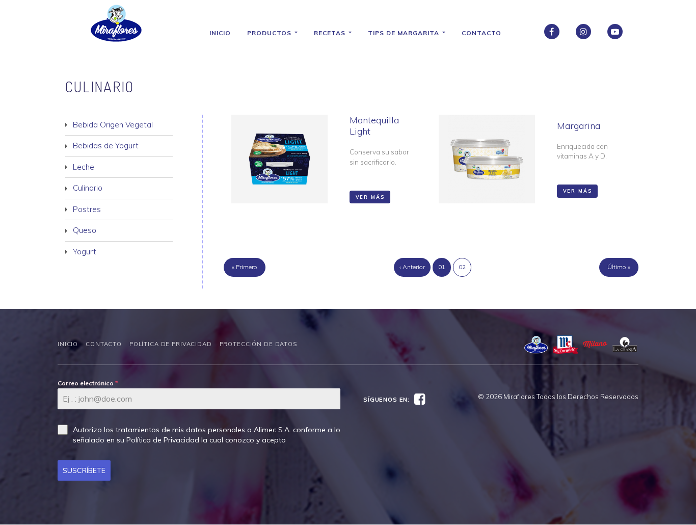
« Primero (244, 267)
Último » (618, 267)
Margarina (578, 126)
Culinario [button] (87, 188)
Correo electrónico (88, 383)
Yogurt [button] (84, 251)
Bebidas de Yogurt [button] (106, 145)
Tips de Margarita (404, 33)
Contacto (481, 33)
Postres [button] (87, 209)
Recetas (330, 33)
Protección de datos (258, 344)
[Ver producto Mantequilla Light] (279, 159)
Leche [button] (83, 167)
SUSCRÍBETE (84, 470)
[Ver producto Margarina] (487, 159)
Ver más (370, 197)
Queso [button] (84, 230)
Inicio (220, 33)
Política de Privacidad (170, 344)
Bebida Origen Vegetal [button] (113, 124)
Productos (270, 33)
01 (441, 267)
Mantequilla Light (374, 126)
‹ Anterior (412, 267)
